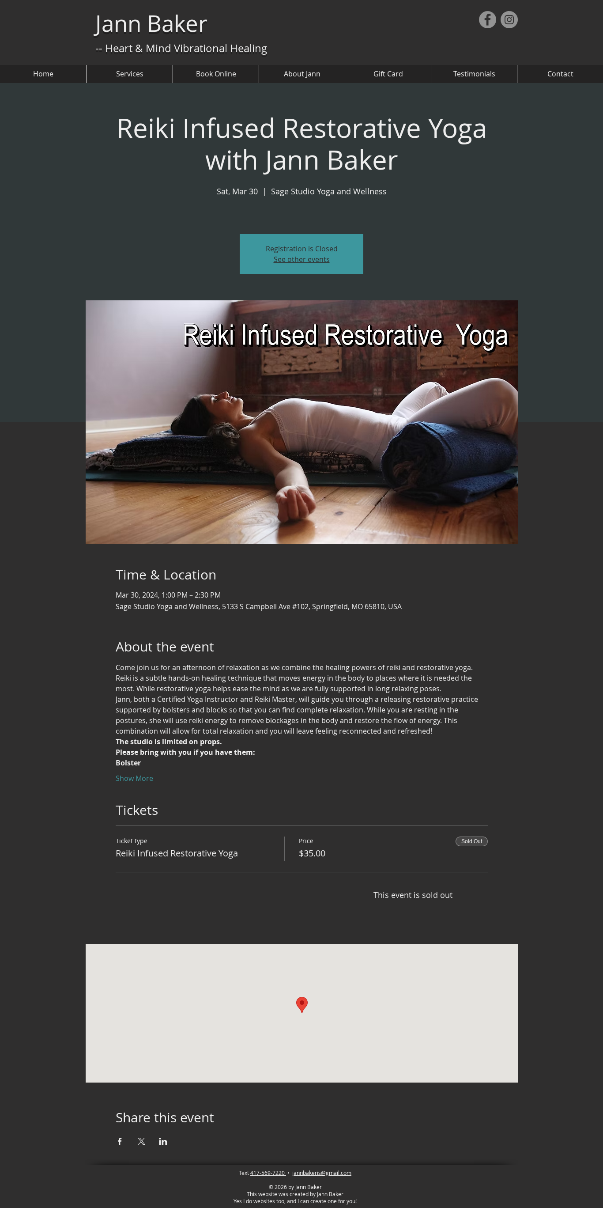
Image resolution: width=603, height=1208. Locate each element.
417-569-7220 (268, 1172)
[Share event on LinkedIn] (163, 1141)
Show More (134, 778)
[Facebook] (487, 19)
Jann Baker (151, 23)
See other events (302, 259)
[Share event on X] (141, 1141)
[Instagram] (509, 19)
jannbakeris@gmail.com (321, 1172)
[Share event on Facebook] (120, 1141)
